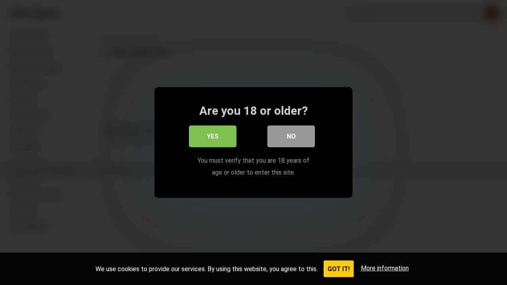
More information (385, 268)
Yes (213, 136)
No (291, 136)
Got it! (339, 269)
